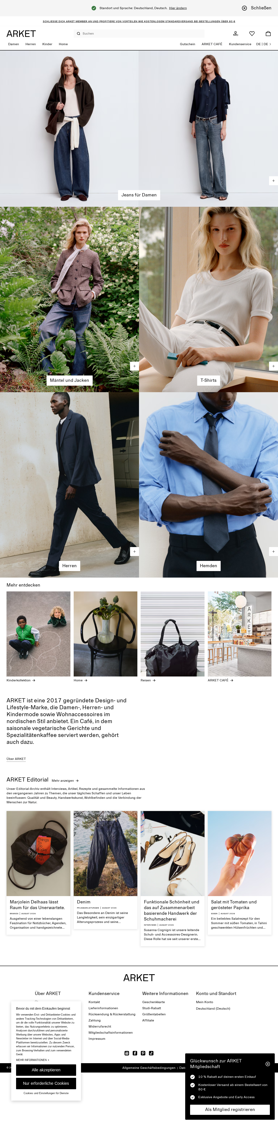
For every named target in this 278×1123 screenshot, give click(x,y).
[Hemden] (208, 485)
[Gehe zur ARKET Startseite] (21, 33)
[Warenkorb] (268, 33)
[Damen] (139, 128)
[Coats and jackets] (69, 299)
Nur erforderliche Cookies (46, 1083)
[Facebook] (134, 1053)
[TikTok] (151, 1053)
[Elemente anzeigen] (273, 180)
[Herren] (69, 485)
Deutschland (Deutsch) (213, 1008)
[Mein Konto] (235, 33)
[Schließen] (268, 1064)
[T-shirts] (208, 299)
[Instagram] (126, 1053)
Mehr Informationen (32, 1060)
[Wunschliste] (252, 33)
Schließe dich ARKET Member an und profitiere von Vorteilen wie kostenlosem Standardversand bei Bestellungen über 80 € (139, 21)
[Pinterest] (143, 1053)
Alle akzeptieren (46, 1070)
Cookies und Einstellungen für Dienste (46, 1093)
